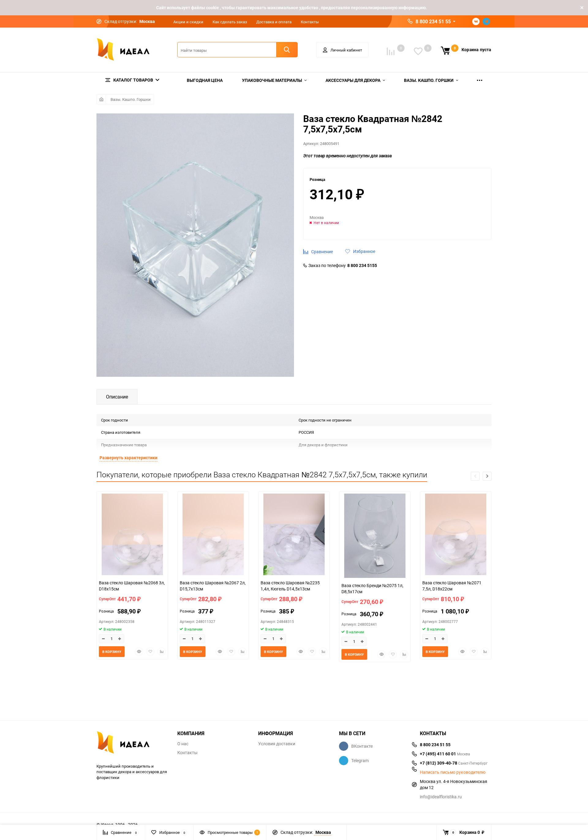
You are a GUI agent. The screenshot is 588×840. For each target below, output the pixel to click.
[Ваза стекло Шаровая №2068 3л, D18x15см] (132, 535)
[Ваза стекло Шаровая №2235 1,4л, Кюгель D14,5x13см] (294, 535)
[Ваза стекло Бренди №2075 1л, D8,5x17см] (374, 536)
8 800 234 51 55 (433, 21)
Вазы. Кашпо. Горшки (131, 99)
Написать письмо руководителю (452, 772)
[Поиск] (287, 49)
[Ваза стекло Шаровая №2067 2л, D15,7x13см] (213, 535)
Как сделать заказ (230, 22)
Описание (117, 396)
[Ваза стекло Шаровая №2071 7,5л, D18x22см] (455, 535)
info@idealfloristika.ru (441, 797)
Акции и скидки (188, 22)
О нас (182, 744)
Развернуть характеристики (128, 457)
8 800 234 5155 (362, 265)
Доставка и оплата (274, 22)
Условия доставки (276, 744)
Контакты (310, 22)
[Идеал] (132, 743)
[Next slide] (487, 476)
